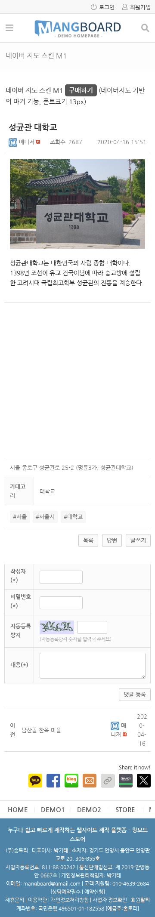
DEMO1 (53, 809)
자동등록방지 (20, 630)
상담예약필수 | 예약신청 (77, 892)
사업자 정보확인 (110, 900)
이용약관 (37, 900)
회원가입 (140, 7)
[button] (14, 142)
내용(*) (19, 664)
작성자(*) (18, 576)
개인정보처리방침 (70, 900)
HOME (18, 809)
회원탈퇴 (140, 900)
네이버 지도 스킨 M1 (49, 90)
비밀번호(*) (20, 601)
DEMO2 (89, 809)
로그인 (107, 7)
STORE (125, 809)
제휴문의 (14, 900)
